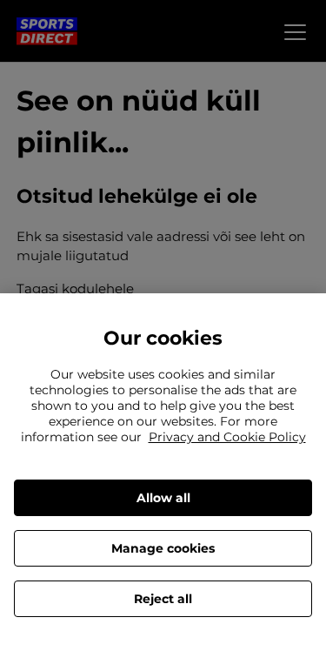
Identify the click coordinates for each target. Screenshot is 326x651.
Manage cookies (163, 548)
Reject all (163, 599)
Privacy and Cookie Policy (227, 437)
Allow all (163, 498)
